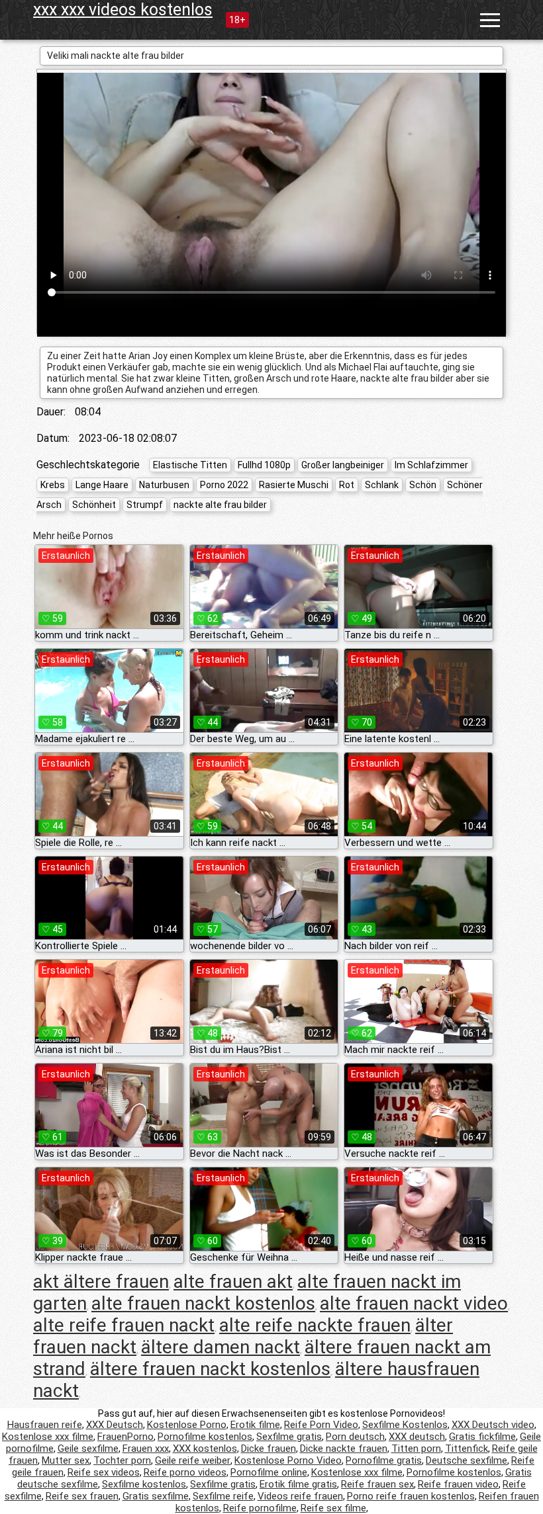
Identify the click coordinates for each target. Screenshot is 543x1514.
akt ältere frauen (101, 1281)
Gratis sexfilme (156, 1496)
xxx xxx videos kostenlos (123, 9)
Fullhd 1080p (264, 465)
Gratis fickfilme (482, 1437)
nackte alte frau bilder (220, 504)
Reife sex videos (104, 1472)
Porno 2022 (224, 485)
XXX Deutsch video (493, 1425)
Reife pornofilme (260, 1508)
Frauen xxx (146, 1448)
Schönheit (94, 504)
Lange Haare (101, 485)
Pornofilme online (268, 1472)
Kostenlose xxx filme (47, 1437)
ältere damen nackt (220, 1347)
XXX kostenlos (205, 1448)
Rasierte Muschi (293, 485)
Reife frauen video (458, 1484)
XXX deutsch (417, 1437)
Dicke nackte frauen (343, 1448)
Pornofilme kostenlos (205, 1437)
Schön (422, 485)
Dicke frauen (268, 1448)
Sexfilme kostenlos (144, 1484)
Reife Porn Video (321, 1425)
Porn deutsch (355, 1437)
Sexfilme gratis (289, 1437)
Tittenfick (466, 1448)
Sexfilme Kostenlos (405, 1425)
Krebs (52, 485)
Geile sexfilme (88, 1448)
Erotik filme (255, 1425)
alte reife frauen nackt (124, 1325)
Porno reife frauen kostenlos (411, 1496)
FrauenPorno (125, 1437)
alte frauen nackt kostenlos (203, 1303)
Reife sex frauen (82, 1496)
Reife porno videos (185, 1472)
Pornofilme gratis (384, 1460)
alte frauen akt (233, 1281)
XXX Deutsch (114, 1425)
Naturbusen (164, 485)
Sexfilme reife (223, 1496)
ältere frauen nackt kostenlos (210, 1369)
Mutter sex (65, 1460)
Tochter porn (122, 1460)
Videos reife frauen (300, 1496)
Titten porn (416, 1448)
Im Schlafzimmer (431, 465)
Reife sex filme (333, 1508)
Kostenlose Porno (186, 1425)
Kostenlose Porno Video (288, 1460)
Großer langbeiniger (342, 465)
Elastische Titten (190, 465)
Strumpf (144, 504)
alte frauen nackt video (414, 1303)
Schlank (382, 485)
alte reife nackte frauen (315, 1325)
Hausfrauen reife (44, 1425)
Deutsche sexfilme (466, 1460)
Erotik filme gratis (298, 1484)
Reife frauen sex (377, 1484)
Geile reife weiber (192, 1460)
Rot (346, 485)
